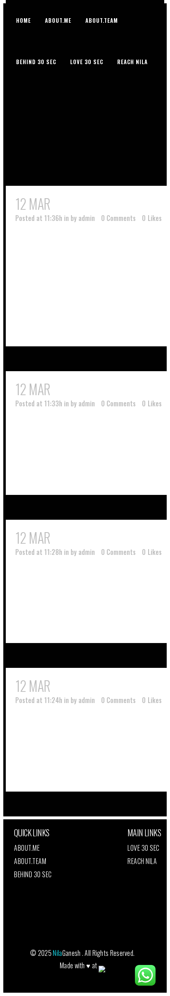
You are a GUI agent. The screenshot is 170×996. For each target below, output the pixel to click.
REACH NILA (142, 861)
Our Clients (83, 389)
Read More (51, 325)
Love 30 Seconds (96, 686)
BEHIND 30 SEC (33, 874)
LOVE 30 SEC (144, 848)
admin (86, 218)
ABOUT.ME (27, 848)
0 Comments (118, 218)
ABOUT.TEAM (30, 861)
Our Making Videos (101, 538)
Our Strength (89, 204)
